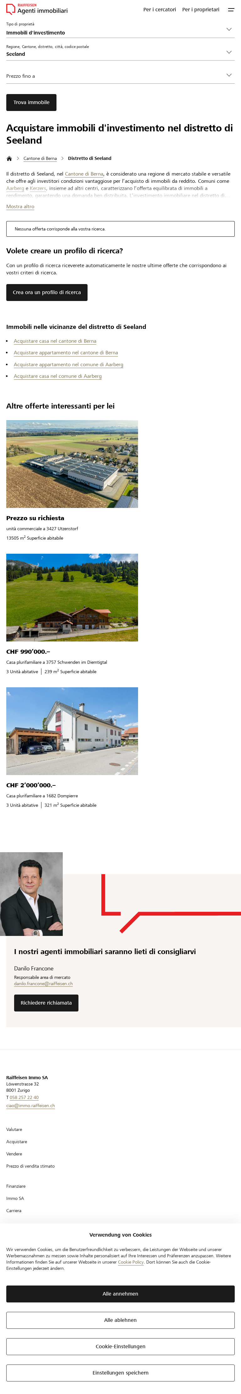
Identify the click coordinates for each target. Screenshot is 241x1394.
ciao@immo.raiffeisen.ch (30, 1105)
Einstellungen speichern (121, 1373)
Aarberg (15, 188)
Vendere (14, 1153)
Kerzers (38, 188)
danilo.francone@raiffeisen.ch (43, 983)
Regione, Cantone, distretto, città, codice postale (47, 46)
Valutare (14, 1129)
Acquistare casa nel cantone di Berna (55, 341)
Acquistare (16, 1141)
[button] (231, 9)
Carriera (13, 1210)
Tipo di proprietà (20, 24)
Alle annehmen (120, 1294)
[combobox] (115, 54)
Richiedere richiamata (46, 1003)
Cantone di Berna (84, 174)
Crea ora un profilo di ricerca (47, 292)
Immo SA (15, 1198)
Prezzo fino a (20, 76)
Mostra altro (20, 206)
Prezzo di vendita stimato (30, 1166)
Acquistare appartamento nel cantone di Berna (66, 353)
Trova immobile (31, 102)
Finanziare (15, 1186)
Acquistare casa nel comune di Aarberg (58, 376)
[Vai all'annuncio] (72, 464)
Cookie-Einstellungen (121, 1346)
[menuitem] (160, 9)
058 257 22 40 (24, 1097)
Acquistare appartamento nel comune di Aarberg (68, 364)
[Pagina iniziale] (9, 158)
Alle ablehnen (120, 1320)
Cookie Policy (131, 1262)
